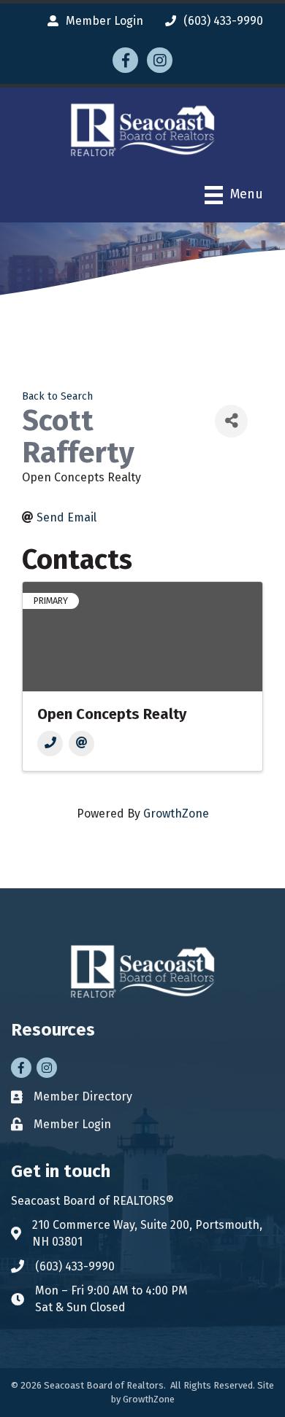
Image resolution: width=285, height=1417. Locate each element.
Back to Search (57, 396)
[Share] (231, 421)
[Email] (81, 743)
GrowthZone (176, 813)
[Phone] (50, 743)
